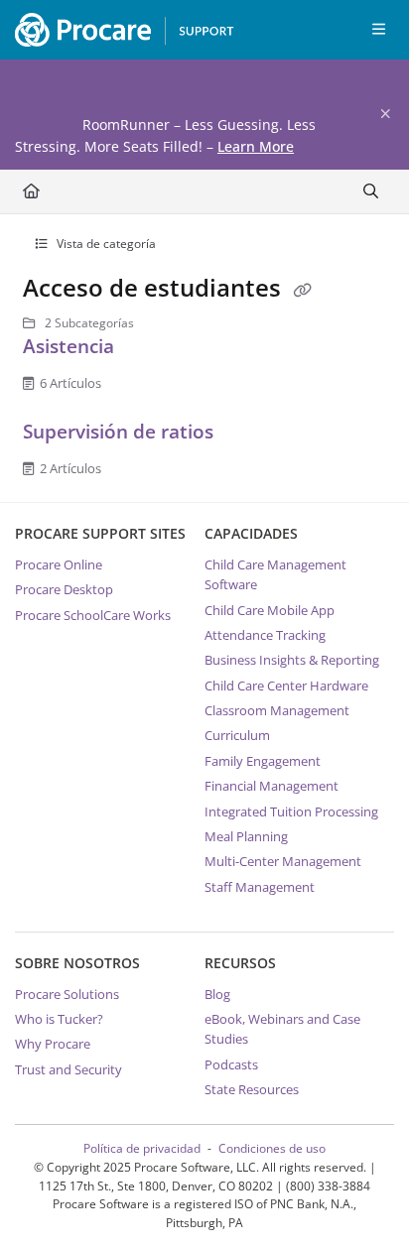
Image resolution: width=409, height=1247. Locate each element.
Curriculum (237, 735)
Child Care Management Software (275, 574)
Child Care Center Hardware (286, 685)
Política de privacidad (142, 1148)
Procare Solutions (67, 994)
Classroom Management (276, 710)
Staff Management (259, 887)
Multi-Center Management (282, 861)
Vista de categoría (105, 243)
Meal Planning (246, 836)
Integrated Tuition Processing (291, 811)
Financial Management (271, 786)
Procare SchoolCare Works (93, 615)
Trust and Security (68, 1069)
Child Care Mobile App (269, 610)
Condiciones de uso (272, 1148)
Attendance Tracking (265, 635)
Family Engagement (262, 761)
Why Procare (52, 1044)
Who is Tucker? (59, 1019)
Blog (217, 994)
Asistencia (71, 345)
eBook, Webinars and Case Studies (282, 1029)
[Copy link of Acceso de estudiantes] (303, 291)
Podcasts (231, 1064)
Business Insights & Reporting (291, 660)
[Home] (119, 30)
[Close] (385, 114)
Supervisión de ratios (120, 431)
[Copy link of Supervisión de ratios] (249, 435)
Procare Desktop (64, 589)
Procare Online (58, 564)
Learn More (255, 146)
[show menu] (378, 30)
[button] (364, 1197)
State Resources (251, 1089)
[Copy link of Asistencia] (150, 350)
